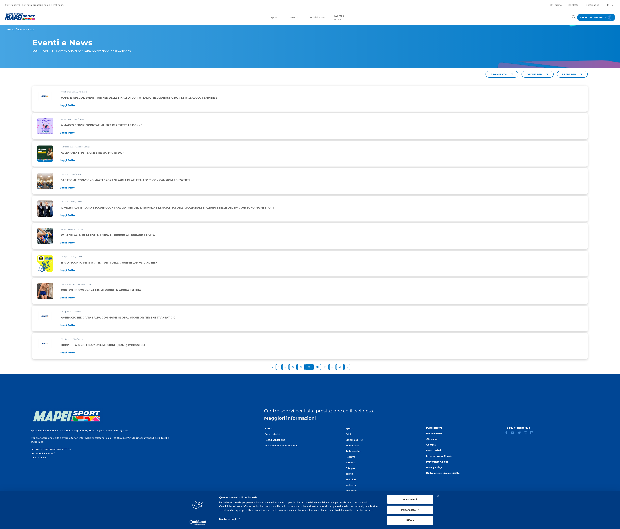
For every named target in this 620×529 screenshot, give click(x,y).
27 (294, 366)
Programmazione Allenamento (281, 445)
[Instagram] (527, 433)
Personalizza (408, 509)
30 (318, 366)
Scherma (350, 462)
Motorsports (352, 445)
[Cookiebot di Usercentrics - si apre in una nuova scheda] (198, 522)
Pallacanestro (353, 451)
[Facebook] (507, 433)
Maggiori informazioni (290, 418)
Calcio (349, 434)
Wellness (351, 485)
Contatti (573, 5)
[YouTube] (514, 433)
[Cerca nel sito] (573, 17)
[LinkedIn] (533, 433)
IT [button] (608, 5)
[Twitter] (520, 433)
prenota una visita (593, 17)
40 (341, 366)
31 (326, 366)
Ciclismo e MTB (354, 439)
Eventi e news (339, 17)
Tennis (349, 473)
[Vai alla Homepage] (77, 16)
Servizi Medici (272, 434)
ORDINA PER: (535, 74)
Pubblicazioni (318, 17)
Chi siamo (556, 5)
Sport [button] (274, 17)
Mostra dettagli (228, 519)
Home (10, 29)
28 (302, 366)
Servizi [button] (294, 17)
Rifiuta (410, 520)
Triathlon (351, 479)
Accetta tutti (410, 499)
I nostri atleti (591, 5)
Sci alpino (351, 468)
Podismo (350, 456)
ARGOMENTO (499, 74)
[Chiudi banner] (438, 496)
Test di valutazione (275, 439)
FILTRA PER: (569, 74)
